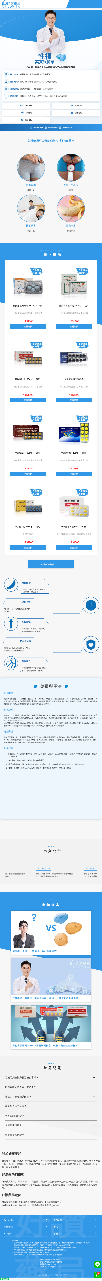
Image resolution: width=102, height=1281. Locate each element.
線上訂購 (8, 1220)
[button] (31, 171)
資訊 (56, 1226)
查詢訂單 (58, 1220)
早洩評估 (58, 1233)
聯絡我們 (8, 1226)
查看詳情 (28, 326)
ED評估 (7, 1233)
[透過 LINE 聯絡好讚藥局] (97, 1264)
